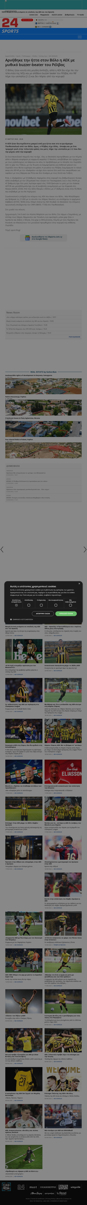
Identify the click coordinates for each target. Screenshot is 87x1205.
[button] (21, 619)
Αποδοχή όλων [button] (66, 614)
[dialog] (43, 602)
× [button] (79, 583)
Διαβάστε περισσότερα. (52, 595)
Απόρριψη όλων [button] (43, 614)
